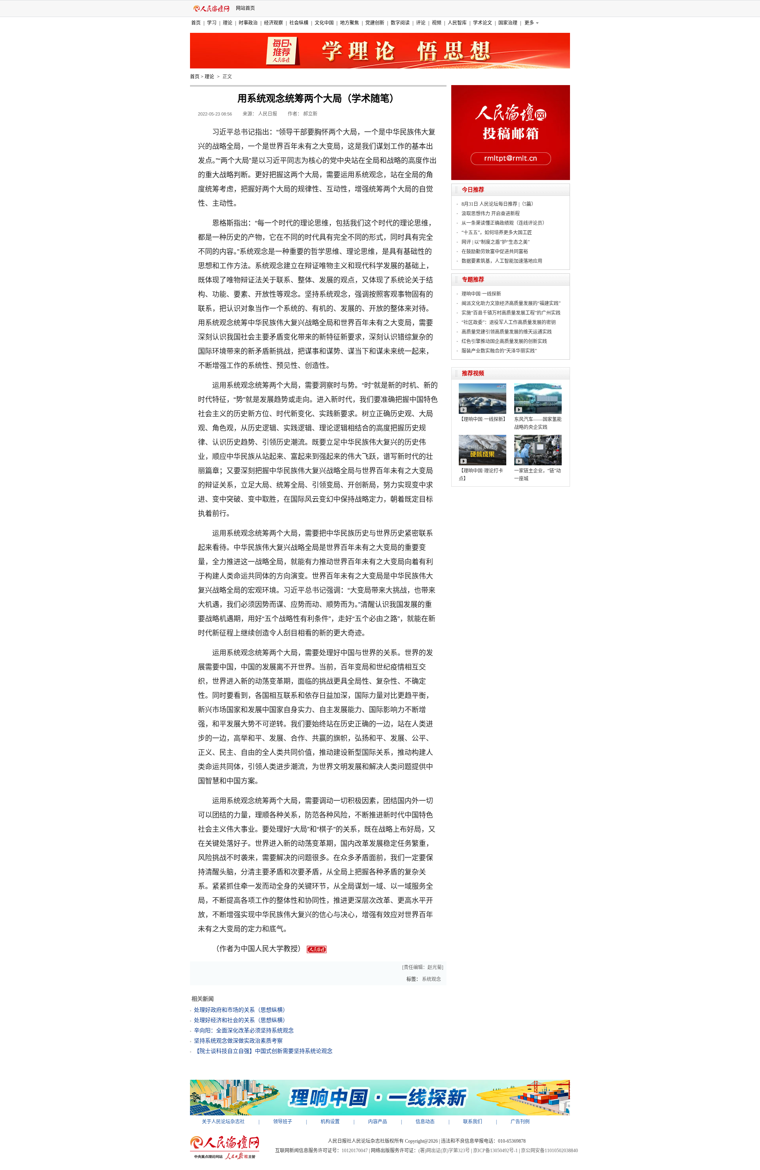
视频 (436, 23)
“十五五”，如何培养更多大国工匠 (497, 232)
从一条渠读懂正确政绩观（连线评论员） (504, 223)
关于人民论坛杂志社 (223, 1121)
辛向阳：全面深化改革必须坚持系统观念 (244, 1030)
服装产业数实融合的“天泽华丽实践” (499, 351)
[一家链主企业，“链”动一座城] (538, 437)
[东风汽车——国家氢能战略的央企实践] (538, 386)
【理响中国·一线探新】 (483, 419)
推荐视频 (473, 373)
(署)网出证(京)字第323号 (444, 1150)
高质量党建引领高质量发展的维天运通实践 (507, 332)
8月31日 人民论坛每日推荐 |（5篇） (499, 204)
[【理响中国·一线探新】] (482, 386)
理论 (227, 23)
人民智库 (457, 23)
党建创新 (374, 23)
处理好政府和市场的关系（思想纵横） (241, 1010)
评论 (421, 23)
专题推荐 (473, 280)
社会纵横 (298, 23)
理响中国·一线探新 (481, 294)
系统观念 (431, 979)
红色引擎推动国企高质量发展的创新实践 (504, 341)
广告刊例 (520, 1121)
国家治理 (507, 23)
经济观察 (273, 23)
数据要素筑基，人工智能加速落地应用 (502, 261)
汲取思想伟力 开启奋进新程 (491, 213)
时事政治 (248, 23)
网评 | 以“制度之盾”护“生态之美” (496, 242)
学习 (212, 23)
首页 (196, 23)
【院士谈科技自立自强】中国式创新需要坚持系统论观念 (263, 1051)
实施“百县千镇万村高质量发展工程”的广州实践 (511, 313)
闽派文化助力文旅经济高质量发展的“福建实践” (511, 303)
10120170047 (355, 1150)
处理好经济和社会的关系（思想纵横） (241, 1020)
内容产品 (377, 1121)
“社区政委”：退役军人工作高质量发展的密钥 (509, 322)
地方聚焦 (349, 23)
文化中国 (324, 23)
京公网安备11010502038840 (549, 1150)
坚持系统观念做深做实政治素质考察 (238, 1041)
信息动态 (425, 1121)
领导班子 (282, 1121)
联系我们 (472, 1121)
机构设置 (330, 1121)
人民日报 (267, 114)
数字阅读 (400, 23)
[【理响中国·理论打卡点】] (482, 437)
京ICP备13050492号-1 (495, 1150)
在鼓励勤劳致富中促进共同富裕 (495, 251)
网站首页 (245, 8)
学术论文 (482, 23)
